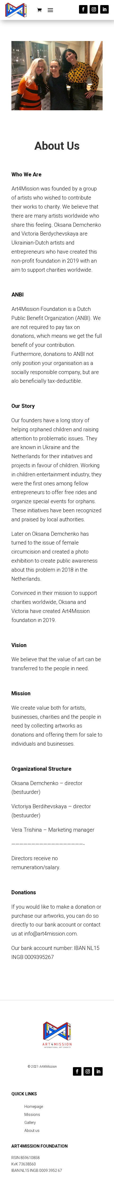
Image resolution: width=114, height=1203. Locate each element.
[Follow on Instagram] (94, 9)
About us (32, 1131)
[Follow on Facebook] (83, 9)
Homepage (33, 1107)
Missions (32, 1115)
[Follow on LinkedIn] (104, 9)
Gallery (30, 1123)
